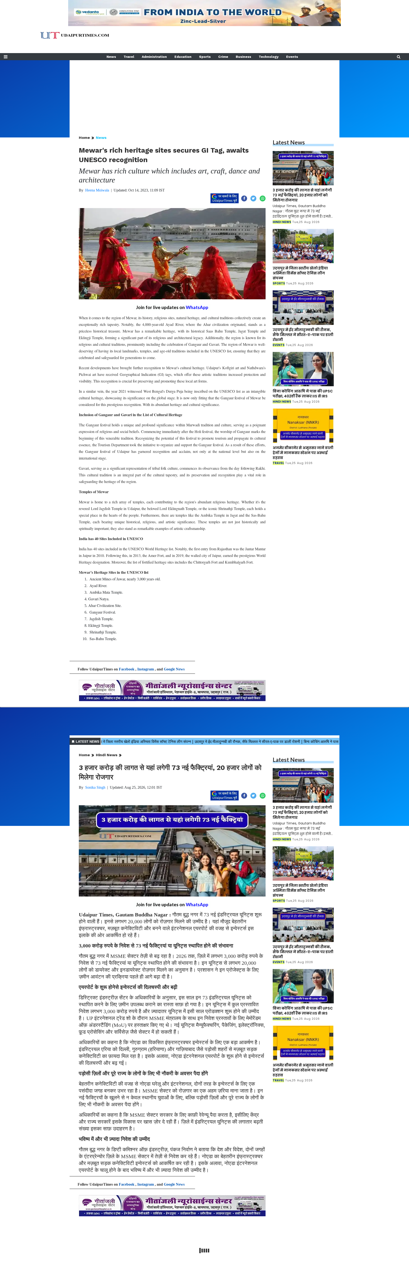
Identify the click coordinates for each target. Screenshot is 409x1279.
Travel (129, 57)
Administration (154, 57)
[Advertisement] (204, 93)
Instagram (145, 669)
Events (292, 57)
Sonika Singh (95, 787)
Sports (205, 57)
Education (182, 57)
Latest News (289, 142)
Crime (223, 57)
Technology (269, 57)
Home (84, 137)
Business (243, 57)
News (111, 57)
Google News (174, 669)
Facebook (126, 669)
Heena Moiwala (97, 190)
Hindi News (106, 755)
